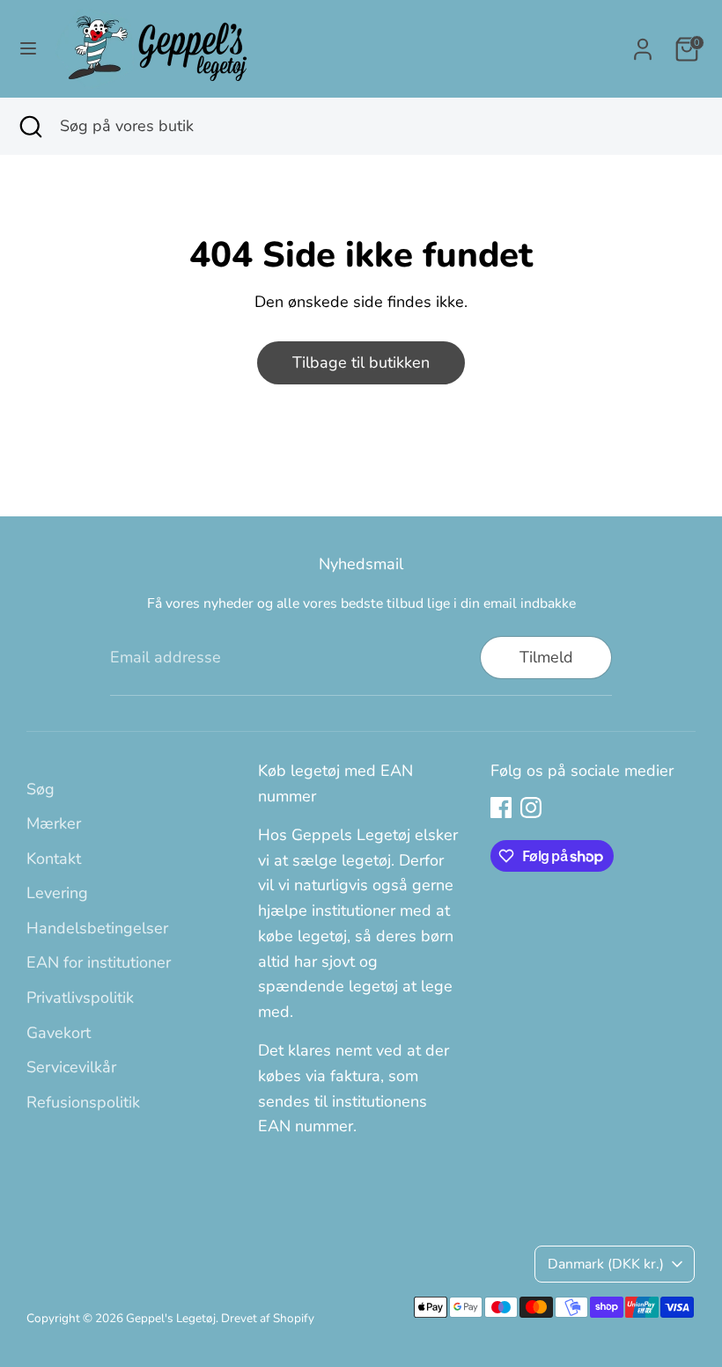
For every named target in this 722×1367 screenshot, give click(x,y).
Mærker (53, 823)
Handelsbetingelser (97, 928)
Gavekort (58, 1032)
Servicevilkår (71, 1067)
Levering (57, 892)
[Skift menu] (28, 49)
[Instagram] (531, 807)
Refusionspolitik (83, 1102)
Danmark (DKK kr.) (606, 1264)
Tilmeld (546, 657)
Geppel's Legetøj (171, 1318)
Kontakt (53, 858)
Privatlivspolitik (80, 997)
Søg (40, 789)
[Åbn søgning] (30, 126)
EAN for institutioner (98, 962)
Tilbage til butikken (361, 362)
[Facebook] (501, 807)
